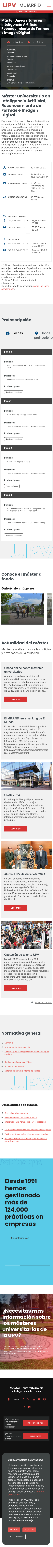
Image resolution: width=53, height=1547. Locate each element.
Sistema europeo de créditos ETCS (21, 1117)
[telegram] (29, 1407)
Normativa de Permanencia (17, 1047)
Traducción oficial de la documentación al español (28, 1129)
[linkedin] (33, 1399)
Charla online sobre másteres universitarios (23, 669)
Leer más (19, 700)
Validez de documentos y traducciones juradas (26, 1134)
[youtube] (39, 1399)
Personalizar (16, 1537)
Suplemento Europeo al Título (18, 1062)
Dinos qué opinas (35, 1423)
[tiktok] (23, 1407)
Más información (20, 1238)
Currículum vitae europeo (16, 1113)
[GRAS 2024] (26, 776)
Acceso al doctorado (14, 1066)
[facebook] (23, 1399)
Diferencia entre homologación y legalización (25, 1122)
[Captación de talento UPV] (26, 935)
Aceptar (14, 1530)
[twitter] (28, 1399)
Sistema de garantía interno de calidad (22, 1071)
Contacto (15, 1399)
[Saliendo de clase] (22, 623)
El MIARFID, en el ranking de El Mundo (24, 720)
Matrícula (9, 1043)
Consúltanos (35, 1436)
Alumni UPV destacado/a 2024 (24, 874)
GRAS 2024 (12, 795)
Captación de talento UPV (21, 954)
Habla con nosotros (28, 11)
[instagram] (44, 1399)
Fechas (17, 333)
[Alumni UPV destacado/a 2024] (26, 855)
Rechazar (29, 1530)
